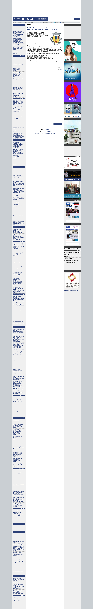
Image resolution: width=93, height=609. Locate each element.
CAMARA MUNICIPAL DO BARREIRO (71, 260)
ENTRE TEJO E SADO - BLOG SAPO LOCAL (72, 252)
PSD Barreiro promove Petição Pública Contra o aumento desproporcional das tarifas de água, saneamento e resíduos (18, 129)
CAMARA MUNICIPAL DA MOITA (70, 262)
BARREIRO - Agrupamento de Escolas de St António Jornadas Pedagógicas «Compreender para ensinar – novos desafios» (18, 274)
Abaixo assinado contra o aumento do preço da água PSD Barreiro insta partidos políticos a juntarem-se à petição (18, 102)
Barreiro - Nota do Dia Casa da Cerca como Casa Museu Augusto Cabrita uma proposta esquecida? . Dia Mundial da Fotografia (18, 40)
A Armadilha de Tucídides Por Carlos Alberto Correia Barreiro (17, 84)
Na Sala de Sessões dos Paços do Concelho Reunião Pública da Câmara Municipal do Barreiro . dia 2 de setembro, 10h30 (18, 399)
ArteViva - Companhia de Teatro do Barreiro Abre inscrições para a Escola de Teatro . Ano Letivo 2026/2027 (18, 586)
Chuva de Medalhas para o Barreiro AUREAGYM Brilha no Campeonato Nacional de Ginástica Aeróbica (17, 204)
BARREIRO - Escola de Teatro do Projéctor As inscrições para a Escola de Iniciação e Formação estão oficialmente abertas (18, 365)
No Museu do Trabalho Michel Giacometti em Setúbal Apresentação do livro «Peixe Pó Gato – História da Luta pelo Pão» (18, 528)
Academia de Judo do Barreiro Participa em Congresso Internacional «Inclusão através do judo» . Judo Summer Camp (18, 223)
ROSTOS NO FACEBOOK (76, 145)
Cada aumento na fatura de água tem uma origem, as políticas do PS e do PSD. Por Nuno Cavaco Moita (18, 74)
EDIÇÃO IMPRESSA (38, 22)
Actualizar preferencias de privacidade (71, 290)
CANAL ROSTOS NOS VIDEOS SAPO (71, 248)
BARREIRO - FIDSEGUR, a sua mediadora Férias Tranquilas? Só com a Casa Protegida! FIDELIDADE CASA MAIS (18, 163)
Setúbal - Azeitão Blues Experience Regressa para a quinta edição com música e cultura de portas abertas (18, 298)
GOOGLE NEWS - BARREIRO (69, 256)
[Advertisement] (45, 8)
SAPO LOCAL (66, 254)
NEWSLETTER (45, 22)
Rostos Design (46, 129)
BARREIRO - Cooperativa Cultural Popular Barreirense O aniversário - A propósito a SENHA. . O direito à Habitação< (18, 572)
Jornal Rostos (48, 131)
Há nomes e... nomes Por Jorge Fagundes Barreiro (16, 69)
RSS (51, 22)
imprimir (60, 69)
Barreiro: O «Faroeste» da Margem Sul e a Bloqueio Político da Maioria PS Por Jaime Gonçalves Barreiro (17, 454)
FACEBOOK (63, 22)
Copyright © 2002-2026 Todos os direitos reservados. (45, 133)
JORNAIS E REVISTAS (68, 258)
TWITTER (56, 22)
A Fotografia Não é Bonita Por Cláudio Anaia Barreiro (17, 443)
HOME (14, 22)
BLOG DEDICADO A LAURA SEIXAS (70, 264)
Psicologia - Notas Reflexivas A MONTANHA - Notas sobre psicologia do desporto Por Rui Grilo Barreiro (18, 89)
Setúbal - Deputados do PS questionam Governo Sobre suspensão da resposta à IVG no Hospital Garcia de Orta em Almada (18, 123)
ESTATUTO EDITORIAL (29, 22)
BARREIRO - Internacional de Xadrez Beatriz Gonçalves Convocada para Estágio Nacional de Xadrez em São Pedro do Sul (18, 211)
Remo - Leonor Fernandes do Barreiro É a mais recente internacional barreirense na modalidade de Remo (18, 183)
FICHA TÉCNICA (20, 22)
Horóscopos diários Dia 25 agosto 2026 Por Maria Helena (16, 28)
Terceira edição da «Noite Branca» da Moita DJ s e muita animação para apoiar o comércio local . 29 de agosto (18, 358)
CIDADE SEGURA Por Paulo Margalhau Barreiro (16, 421)
